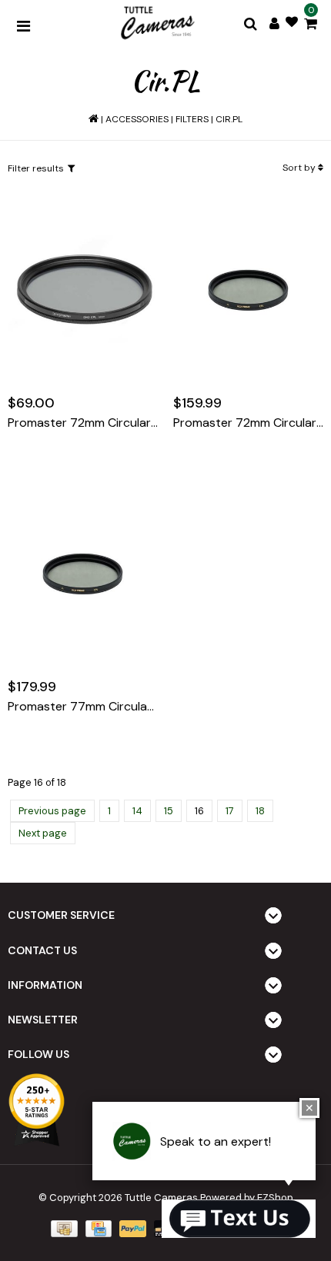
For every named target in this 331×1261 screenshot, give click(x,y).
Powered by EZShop (246, 1197)
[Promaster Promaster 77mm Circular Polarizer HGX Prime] (83, 574)
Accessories (137, 119)
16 (199, 810)
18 (260, 810)
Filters (192, 119)
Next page (42, 833)
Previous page (52, 810)
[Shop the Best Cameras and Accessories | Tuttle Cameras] (156, 24)
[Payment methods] (62, 1228)
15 (168, 810)
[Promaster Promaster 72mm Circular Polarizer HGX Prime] (248, 290)
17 (230, 810)
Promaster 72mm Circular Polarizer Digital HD (83, 423)
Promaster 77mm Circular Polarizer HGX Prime (83, 706)
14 (137, 810)
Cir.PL (229, 119)
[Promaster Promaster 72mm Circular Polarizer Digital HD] (83, 290)
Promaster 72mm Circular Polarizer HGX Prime (248, 423)
